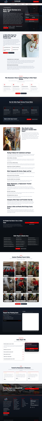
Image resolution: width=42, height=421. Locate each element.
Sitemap (23, 406)
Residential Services (12, 4)
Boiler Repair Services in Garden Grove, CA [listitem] (32, 244)
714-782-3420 (17, 1)
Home (23, 399)
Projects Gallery (30, 4)
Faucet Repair (15, 404)
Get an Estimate (18, 93)
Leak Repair (15, 400)
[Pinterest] (34, 407)
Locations (25, 4)
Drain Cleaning (15, 399)
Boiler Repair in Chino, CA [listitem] (19, 239)
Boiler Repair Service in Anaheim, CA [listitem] (32, 239)
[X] (32, 407)
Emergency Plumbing (16, 403)
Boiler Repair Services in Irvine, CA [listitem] (20, 246)
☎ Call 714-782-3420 (23, 93)
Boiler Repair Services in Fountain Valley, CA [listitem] (9, 244)
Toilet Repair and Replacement (16, 407)
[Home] (7, 1)
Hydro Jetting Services (16, 409)
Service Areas (24, 402)
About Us (23, 400)
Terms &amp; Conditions (25, 403)
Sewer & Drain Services (19, 4)
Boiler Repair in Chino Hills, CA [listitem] (7, 239)
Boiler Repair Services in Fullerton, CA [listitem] (20, 244)
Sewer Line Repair (16, 402)
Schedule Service (32, 222)
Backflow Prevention (16, 405)
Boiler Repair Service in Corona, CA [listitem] (8, 241)
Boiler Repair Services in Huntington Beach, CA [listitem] (9, 246)
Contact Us (23, 401)
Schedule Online (36, 1)
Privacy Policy (24, 404)
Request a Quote (32, 19)
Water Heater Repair (16, 401)
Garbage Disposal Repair (17, 408)
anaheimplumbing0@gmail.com (34, 405)
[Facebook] (30, 407)
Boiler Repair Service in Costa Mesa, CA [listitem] (20, 241)
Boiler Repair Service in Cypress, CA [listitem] (32, 241)
